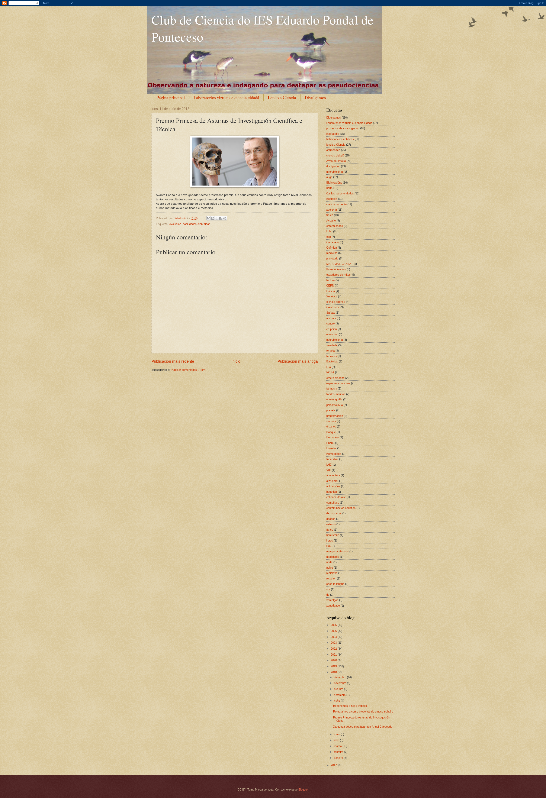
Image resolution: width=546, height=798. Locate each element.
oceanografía (334, 399)
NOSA (330, 372)
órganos (331, 426)
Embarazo (332, 437)
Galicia (330, 291)
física (329, 215)
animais (331, 318)
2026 (334, 625)
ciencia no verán (336, 204)
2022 (334, 648)
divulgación (333, 166)
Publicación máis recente (172, 361)
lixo (328, 545)
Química (331, 247)
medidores (332, 556)
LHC (329, 464)
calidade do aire (336, 497)
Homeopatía (333, 453)
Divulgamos (315, 97)
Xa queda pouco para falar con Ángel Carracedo (362, 726)
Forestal (331, 448)
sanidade (331, 345)
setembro (340, 695)
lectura (330, 280)
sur (328, 589)
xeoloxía (331, 209)
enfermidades (334, 225)
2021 (334, 654)
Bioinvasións (334, 182)
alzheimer (332, 480)
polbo (329, 567)
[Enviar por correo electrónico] (208, 218)
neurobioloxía (334, 339)
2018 (334, 672)
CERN (330, 285)
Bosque (331, 432)
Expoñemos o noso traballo (350, 705)
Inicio (235, 361)
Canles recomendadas (340, 193)
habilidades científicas (196, 224)
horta (329, 188)
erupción (331, 329)
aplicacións (333, 486)
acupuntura (333, 475)
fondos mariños (335, 394)
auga (329, 177)
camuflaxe (332, 502)
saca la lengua (335, 583)
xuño (337, 700)
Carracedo (332, 242)
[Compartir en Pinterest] (225, 218)
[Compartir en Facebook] (221, 218)
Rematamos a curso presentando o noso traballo (363, 711)
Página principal (171, 97)
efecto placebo (335, 377)
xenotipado (333, 605)
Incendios (332, 459)
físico (329, 529)
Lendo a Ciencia (282, 97)
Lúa (328, 367)
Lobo (329, 231)
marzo (338, 746)
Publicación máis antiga (297, 361)
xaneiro (339, 757)
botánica (331, 491)
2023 (334, 642)
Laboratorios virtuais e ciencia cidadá (226, 97)
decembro (340, 677)
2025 (334, 631)
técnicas (331, 356)
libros (329, 540)
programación (334, 415)
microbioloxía (334, 171)
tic (327, 594)
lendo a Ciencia (335, 144)
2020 (334, 660)
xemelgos (332, 600)
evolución (175, 224)
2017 (334, 765)
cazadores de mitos (338, 274)
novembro (340, 683)
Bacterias (332, 361)
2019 (334, 666)
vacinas (331, 421)
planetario (332, 258)
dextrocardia (333, 513)
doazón (330, 518)
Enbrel (330, 443)
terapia (330, 350)
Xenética (331, 296)
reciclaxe (331, 573)
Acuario (331, 220)
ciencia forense (335, 301)
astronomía (333, 150)
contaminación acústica (341, 508)
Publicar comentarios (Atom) (188, 369)
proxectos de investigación (342, 128)
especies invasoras (338, 383)
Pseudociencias (336, 269)
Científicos (333, 307)
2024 (334, 637)
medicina (331, 253)
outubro (339, 689)
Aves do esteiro (336, 160)
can (328, 236)
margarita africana (337, 551)
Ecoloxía (331, 198)
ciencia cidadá (335, 155)
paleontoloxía (334, 405)
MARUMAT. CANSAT (339, 263)
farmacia (331, 388)
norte (329, 562)
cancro (330, 323)
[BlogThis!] (213, 218)
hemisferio (332, 535)
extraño (330, 524)
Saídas (330, 312)
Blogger (303, 789)
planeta (330, 410)
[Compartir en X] (217, 218)
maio (337, 734)
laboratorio (332, 133)
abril (337, 740)
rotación (331, 578)
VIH (328, 470)
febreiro (339, 751)
